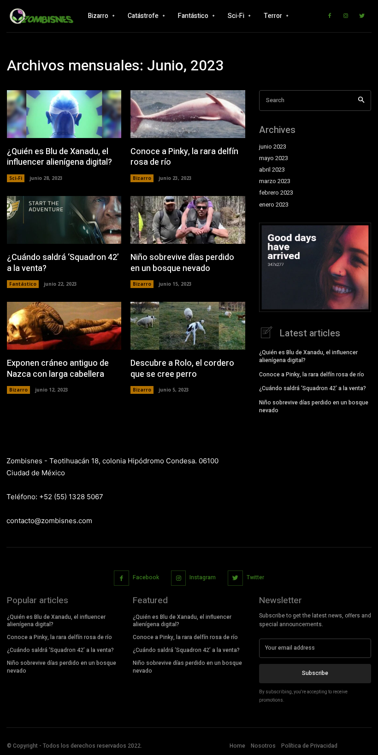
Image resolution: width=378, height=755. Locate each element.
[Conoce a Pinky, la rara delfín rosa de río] (187, 114)
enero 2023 (274, 205)
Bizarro (142, 178)
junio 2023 (272, 147)
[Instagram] (346, 16)
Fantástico (22, 284)
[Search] (361, 100)
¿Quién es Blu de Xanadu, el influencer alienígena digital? (59, 156)
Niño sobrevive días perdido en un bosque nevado (182, 262)
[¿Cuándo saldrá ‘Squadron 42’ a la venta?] (64, 220)
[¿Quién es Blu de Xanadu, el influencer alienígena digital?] (64, 114)
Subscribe (315, 673)
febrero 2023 (276, 193)
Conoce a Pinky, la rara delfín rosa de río (184, 156)
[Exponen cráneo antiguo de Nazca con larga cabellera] (64, 326)
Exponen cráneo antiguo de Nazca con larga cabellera (58, 368)
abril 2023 (272, 170)
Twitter (255, 577)
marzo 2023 (274, 181)
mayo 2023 (273, 158)
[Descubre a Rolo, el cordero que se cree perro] (187, 326)
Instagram (202, 577)
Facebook (146, 577)
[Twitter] (362, 16)
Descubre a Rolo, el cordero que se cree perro (182, 368)
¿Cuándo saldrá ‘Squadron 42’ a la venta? (63, 262)
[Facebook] (330, 16)
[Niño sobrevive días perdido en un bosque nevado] (187, 220)
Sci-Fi (15, 178)
